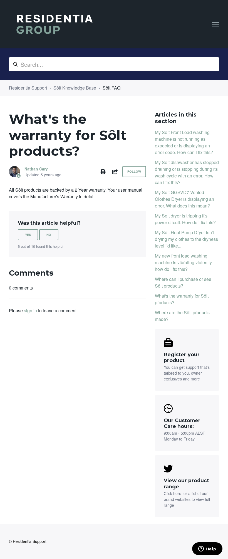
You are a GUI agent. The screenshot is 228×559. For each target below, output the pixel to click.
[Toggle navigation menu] (215, 24)
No (48, 234)
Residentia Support (28, 88)
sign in (30, 310)
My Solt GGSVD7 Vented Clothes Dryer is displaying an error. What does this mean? (184, 199)
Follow (134, 171)
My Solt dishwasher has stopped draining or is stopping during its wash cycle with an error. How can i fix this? (187, 172)
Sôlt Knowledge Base (74, 88)
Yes (28, 234)
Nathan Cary (36, 169)
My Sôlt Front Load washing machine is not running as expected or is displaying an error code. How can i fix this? (184, 142)
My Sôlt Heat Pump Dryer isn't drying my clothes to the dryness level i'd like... (186, 239)
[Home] (54, 24)
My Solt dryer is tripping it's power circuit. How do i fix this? (185, 219)
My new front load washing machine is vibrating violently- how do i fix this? (184, 262)
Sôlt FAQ (111, 88)
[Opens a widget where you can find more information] (207, 549)
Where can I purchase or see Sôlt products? (183, 282)
